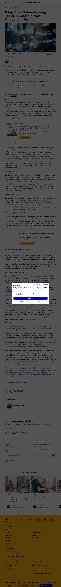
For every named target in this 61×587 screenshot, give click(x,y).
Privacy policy (37, 284)
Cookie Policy (45, 284)
